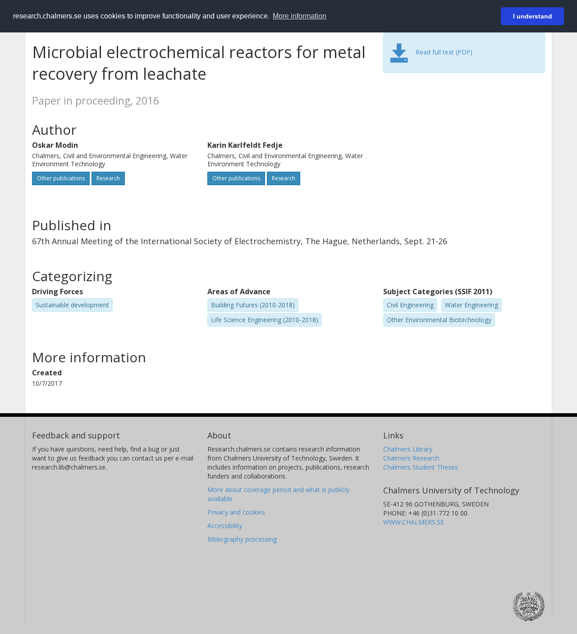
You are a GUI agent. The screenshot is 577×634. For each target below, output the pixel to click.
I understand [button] (532, 16)
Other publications (61, 178)
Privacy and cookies (236, 512)
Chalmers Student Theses (420, 467)
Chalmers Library (407, 449)
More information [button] (299, 16)
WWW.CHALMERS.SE (413, 522)
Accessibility (224, 525)
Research (108, 178)
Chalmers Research (411, 458)
